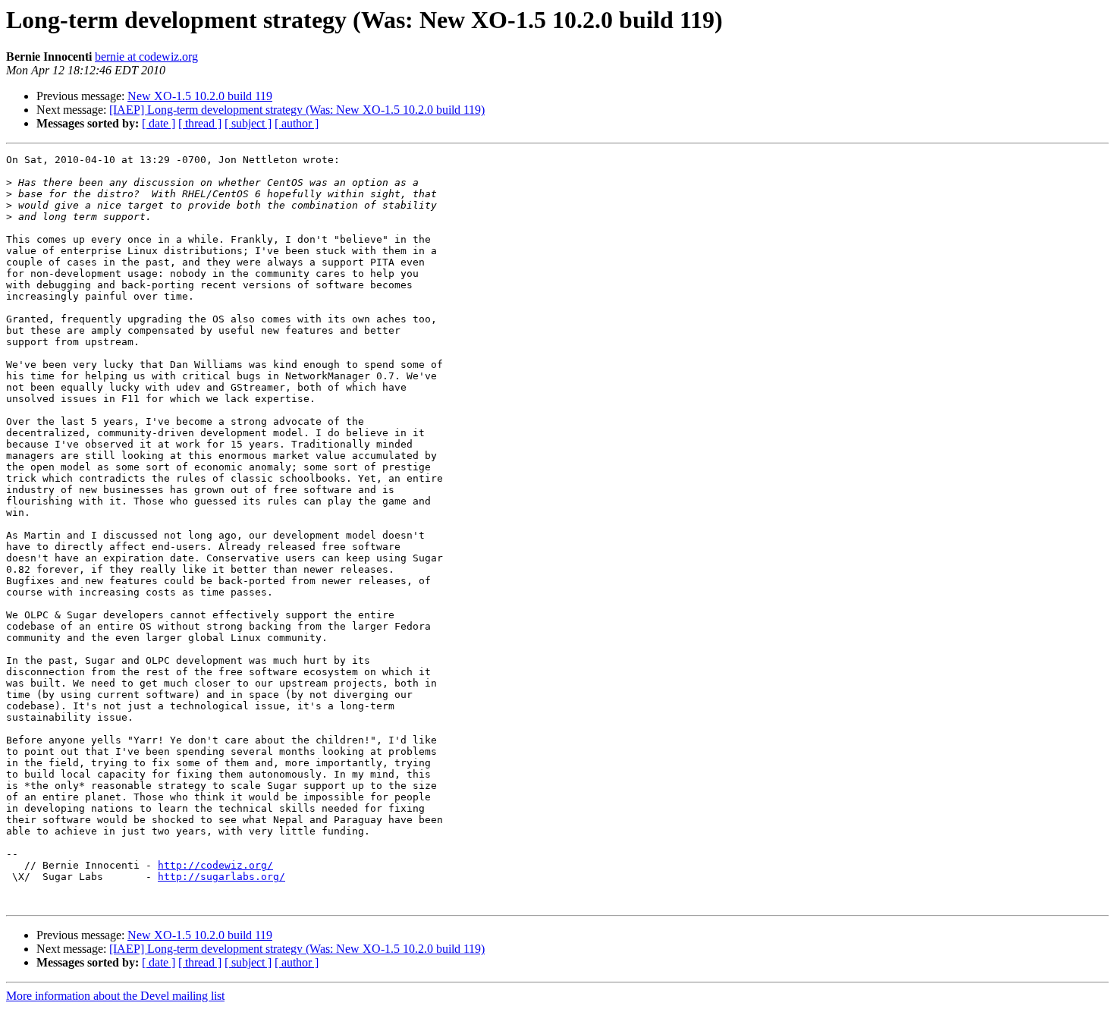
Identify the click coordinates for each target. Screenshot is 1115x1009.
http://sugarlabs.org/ (221, 876)
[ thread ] (199, 123)
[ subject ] (248, 123)
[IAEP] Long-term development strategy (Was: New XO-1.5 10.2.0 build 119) (297, 109)
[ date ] (158, 123)
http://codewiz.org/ (215, 865)
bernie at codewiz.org (146, 56)
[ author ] (297, 123)
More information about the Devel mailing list (115, 995)
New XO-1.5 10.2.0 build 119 (199, 96)
